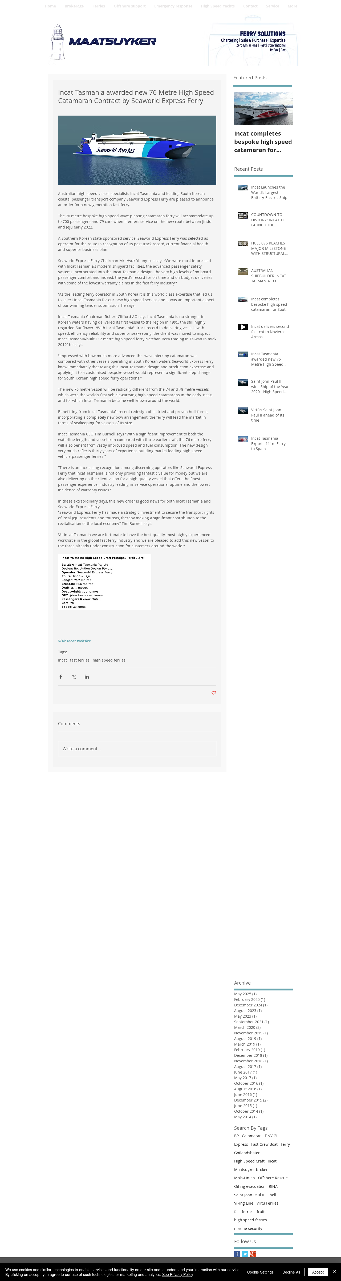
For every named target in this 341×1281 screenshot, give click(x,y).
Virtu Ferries (267, 1203)
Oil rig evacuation (250, 1186)
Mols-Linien (244, 1177)
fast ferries (80, 660)
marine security (248, 1228)
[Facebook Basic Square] (237, 1254)
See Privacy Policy (177, 1274)
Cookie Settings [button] (260, 1272)
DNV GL (271, 1135)
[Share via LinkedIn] (86, 676)
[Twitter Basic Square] (245, 1254)
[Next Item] (284, 108)
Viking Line (243, 1203)
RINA (273, 1186)
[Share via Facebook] (60, 676)
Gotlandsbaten (247, 1152)
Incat (62, 660)
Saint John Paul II (249, 1194)
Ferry (285, 1144)
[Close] (334, 1272)
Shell (271, 1194)
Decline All (291, 1272)
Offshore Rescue (273, 1177)
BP (236, 1135)
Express (241, 1144)
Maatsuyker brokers (252, 1169)
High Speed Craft (249, 1161)
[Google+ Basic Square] (253, 1254)
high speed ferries (109, 660)
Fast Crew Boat (264, 1144)
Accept (318, 1272)
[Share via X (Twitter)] (73, 676)
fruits (261, 1211)
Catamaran (252, 1135)
